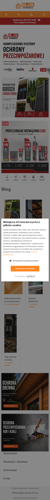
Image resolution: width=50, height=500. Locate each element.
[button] (25, 260)
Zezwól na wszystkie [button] (25, 269)
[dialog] (25, 249)
